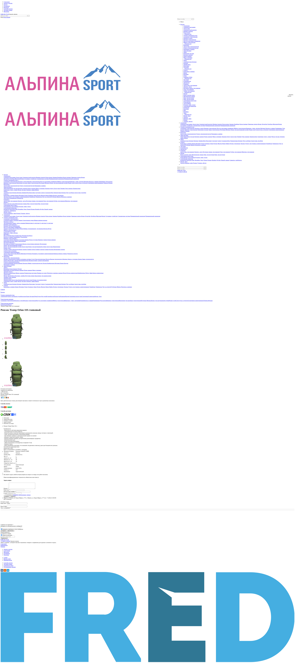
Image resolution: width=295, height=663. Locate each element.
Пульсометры (187, 102)
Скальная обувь (226, 141)
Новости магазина (7, 535)
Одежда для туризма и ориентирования (255, 143)
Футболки (188, 145)
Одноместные (18, 235)
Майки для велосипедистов (35, 263)
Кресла (9, 231)
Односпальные (18, 244)
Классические (13, 269)
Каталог (6, 174)
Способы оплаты (8, 563)
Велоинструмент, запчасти (36, 260)
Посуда (15, 228)
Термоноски (275, 143)
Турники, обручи (187, 121)
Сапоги (219, 141)
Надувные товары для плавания (191, 88)
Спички (10, 228)
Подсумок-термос (30, 275)
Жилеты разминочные (10, 273)
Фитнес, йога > (8, 212)
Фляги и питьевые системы (24, 259)
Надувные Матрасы (225, 129)
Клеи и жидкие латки (189, 95)
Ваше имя (4, 503)
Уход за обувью (247, 141)
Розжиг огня (252, 129)
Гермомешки (278, 128)
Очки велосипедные (40, 259)
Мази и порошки (187, 57)
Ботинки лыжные (188, 55)
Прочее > (6, 202)
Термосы (182, 131)
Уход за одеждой (46, 196)
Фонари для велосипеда (10, 259)
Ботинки (185, 63)
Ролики (185, 120)
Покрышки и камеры (189, 49)
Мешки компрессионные (40, 220)
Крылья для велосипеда (56, 259)
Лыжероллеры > (8, 278)
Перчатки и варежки (200, 145)
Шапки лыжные (20, 273)
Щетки (186, 138)
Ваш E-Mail (4, 506)
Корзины (65, 259)
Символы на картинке (7, 524)
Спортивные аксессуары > (11, 205)
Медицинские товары (189, 96)
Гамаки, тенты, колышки (19, 223)
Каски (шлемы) (244, 124)
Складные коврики (9, 239)
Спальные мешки (8, 220)
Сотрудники (7, 550)
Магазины (6, 552)
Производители (8, 560)
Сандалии (186, 67)
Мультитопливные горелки (19, 249)
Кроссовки (186, 66)
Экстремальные (8, 223)
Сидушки (35, 239)
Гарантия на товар (8, 565)
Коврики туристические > (10, 238)
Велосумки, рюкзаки (13, 260)
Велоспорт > (7, 184)
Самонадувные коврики (49, 239)
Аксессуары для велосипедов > (12, 257)
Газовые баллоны (49, 249)
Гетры (185, 75)
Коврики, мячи (187, 118)
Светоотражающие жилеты (11, 263)
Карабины (236, 124)
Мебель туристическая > (10, 230)
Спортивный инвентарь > (10, 208)
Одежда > (6, 194)
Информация (4, 545)
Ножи (21, 228)
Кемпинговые (29, 223)
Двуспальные (43, 244)
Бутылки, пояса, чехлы (189, 104)
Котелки (45, 228)
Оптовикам (7, 553)
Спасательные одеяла (28, 220)
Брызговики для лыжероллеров (43, 275)
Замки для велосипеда (88, 259)
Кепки (224, 143)
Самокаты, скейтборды (236, 160)
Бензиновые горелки (59, 249)
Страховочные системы (199, 125)
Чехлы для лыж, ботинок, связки (26, 190)
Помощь (3, 546)
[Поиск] (28, 16)
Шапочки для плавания (248, 152)
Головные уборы (187, 77)
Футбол (219, 160)
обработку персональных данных (22, 495)
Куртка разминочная (72, 273)
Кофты (227, 143)
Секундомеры (187, 103)
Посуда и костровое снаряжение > (13, 227)
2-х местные (50, 223)
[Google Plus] (8, 398)
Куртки (215, 143)
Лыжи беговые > (8, 187)
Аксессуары (186, 28)
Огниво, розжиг (8, 249)
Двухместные (25, 235)
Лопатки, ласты (187, 86)
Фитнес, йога (186, 116)
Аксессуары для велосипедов (191, 46)
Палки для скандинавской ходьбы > (13, 245)
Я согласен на (18, 495)
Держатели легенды (72, 253)
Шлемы (20, 263)
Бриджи (66, 263)
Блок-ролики (186, 32)
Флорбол (214, 160)
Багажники (46, 260)
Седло (33, 259)
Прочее (185, 93)
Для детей (186, 80)
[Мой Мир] (6, 398)
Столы (5, 231)
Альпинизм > (7, 176)
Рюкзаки (6, 226)
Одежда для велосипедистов (190, 48)
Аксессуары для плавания (190, 85)
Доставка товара (8, 564)
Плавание (186, 84)
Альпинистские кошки (189, 27)
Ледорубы (264, 124)
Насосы (48, 259)
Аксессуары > (7, 274)
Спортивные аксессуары (189, 100)
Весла (5, 235)
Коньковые (7, 269)
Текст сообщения (6, 508)
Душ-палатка (109, 181)
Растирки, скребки (20, 275)
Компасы (56, 253)
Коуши (259, 124)
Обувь (185, 60)
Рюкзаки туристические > (10, 224)
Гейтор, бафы (89, 273)
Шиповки (23, 253)
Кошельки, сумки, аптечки (253, 128)
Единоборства (187, 81)
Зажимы (231, 124)
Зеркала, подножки (73, 259)
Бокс (184, 110)
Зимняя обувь (187, 64)
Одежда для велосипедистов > (12, 262)
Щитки (19, 253)
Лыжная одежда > (8, 271)
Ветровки (186, 74)
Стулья (13, 231)
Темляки (239, 136)
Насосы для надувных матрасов (31, 244)
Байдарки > (7, 234)
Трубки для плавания (189, 91)
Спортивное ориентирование (276, 129)
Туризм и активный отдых (190, 35)
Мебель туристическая (189, 42)
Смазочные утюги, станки (264, 136)
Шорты (193, 145)
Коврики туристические (191, 129)
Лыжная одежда (226, 136)
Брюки (185, 73)
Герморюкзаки (16, 226)
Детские (19, 269)
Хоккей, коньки (225, 160)
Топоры (6, 228)
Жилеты (220, 143)
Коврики (16, 239)
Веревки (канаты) (188, 31)
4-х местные (36, 223)
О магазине (4, 544)
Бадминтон (186, 107)
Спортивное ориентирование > (12, 252)
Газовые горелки (39, 249)
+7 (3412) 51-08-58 (182, 171)
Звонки (80, 259)
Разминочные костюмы (30, 273)
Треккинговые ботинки (236, 141)
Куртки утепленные (235, 143)
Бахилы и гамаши (270, 128)
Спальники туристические (190, 37)
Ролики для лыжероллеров (40, 280)
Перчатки (25, 263)
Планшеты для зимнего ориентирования (43, 253)
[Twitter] (3, 398)
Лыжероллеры (253, 136)
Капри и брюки (63, 253)
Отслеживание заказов (10, 567)
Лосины (243, 143)
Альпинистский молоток (190, 30)
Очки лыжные (245, 136)
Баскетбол (186, 109)
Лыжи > (6, 267)
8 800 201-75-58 (5, 14)
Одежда (185, 70)
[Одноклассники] (5, 398)
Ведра (49, 228)
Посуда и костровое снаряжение (191, 41)
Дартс (185, 113)
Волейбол (186, 111)
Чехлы (10, 226)
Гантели (185, 117)
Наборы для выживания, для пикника (33, 228)
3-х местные (43, 223)
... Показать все (187, 34)
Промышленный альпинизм (212, 125)
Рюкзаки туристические (189, 39)
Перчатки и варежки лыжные (55, 273)
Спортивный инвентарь (189, 106)
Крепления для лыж (188, 53)
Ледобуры (270, 124)
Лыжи (185, 52)
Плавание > (7, 199)
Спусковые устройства (186, 125)
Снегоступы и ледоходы (262, 129)
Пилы (18, 228)
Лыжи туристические (214, 129)
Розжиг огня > (7, 248)
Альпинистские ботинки (190, 62)
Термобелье (269, 143)
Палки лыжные (187, 56)
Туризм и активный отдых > (11, 180)
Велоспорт (186, 45)
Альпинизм (186, 25)
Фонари (187, 131)
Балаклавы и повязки (189, 71)
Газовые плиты (31, 249)
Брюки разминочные (98, 273)
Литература (186, 82)
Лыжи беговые (187, 50)
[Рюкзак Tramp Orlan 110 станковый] (17, 338)
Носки (65, 273)
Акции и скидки (8, 549)
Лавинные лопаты (253, 124)
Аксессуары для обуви (257, 141)
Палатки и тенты (187, 38)
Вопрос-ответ (7, 559)
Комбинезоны (51, 263)
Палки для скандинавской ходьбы (240, 129)
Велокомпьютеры (24, 260)
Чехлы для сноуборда (9, 275)
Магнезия (275, 124)
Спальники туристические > (11, 219)
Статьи (5, 557)
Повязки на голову (42, 273)
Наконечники (56, 246)
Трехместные (10, 235)
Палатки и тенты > (9, 221)
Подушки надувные (9, 244)
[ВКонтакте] (2, 398)
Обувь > (6, 191)
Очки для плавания (188, 89)
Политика (6, 555)
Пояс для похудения (188, 98)
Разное (205, 160)
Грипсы (6, 260)
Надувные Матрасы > (9, 242)
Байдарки (262, 128)
